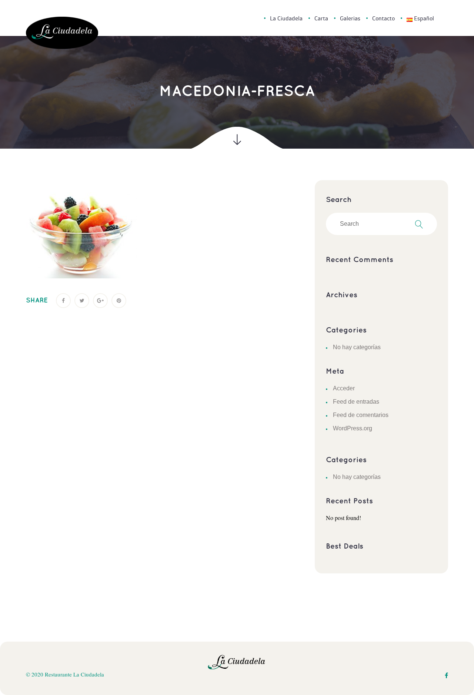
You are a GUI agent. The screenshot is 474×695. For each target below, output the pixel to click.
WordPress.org (352, 428)
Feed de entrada (356, 401)
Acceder (344, 388)
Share (37, 301)
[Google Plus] (100, 300)
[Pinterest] (118, 300)
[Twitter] (81, 300)
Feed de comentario (360, 415)
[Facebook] (63, 300)
